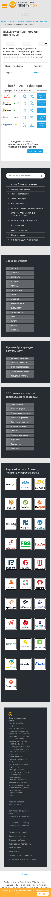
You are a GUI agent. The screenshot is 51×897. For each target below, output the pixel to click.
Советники (15, 448)
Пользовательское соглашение (22, 859)
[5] (15, 57)
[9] (26, 57)
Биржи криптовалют (19, 194)
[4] (12, 57)
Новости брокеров (18, 203)
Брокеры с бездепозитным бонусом (26, 208)
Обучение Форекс (18, 409)
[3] (10, 57)
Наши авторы (14, 851)
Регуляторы (15, 439)
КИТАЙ (13, 317)
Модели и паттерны (18, 426)
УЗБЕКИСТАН (16, 290)
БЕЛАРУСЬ (15, 273)
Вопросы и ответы (18, 230)
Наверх (25, 874)
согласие (45, 890)
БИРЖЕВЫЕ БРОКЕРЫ (19, 363)
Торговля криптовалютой (21, 413)
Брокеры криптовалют (20, 189)
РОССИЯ (14, 268)
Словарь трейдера (16, 840)
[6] (18, 57)
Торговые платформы (19, 435)
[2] (7, 57)
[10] (28, 57)
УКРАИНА (14, 286)
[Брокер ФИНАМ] (8, 103)
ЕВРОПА (14, 321)
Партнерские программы (19, 844)
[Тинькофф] (8, 110)
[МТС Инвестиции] (8, 117)
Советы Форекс (17, 404)
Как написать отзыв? (17, 832)
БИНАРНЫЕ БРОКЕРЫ (19, 358)
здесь (37, 72)
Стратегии (15, 431)
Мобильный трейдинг (19, 418)
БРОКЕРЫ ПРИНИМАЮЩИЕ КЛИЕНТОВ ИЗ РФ (22, 214)
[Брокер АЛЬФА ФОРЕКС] (8, 96)
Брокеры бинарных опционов (23, 220)
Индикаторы (16, 444)
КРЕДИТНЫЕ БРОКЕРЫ (20, 367)
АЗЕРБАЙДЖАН (17, 303)
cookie (35, 890)
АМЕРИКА (15, 330)
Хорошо (43, 894)
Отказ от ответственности (20, 855)
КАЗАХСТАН (16, 277)
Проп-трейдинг (17, 225)
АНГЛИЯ (14, 325)
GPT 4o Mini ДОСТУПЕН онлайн (24, 240)
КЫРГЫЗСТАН (16, 308)
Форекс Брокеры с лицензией (23, 184)
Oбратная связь (17, 235)
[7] (20, 57)
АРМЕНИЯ (15, 299)
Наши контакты (15, 848)
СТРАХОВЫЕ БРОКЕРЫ (20, 371)
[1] (4, 57)
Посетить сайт (41, 96)
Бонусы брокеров (18, 198)
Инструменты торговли (20, 422)
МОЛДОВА (15, 281)
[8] (23, 57)
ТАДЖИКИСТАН (17, 312)
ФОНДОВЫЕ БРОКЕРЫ (19, 376)
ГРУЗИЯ (14, 295)
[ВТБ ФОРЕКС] (8, 124)
